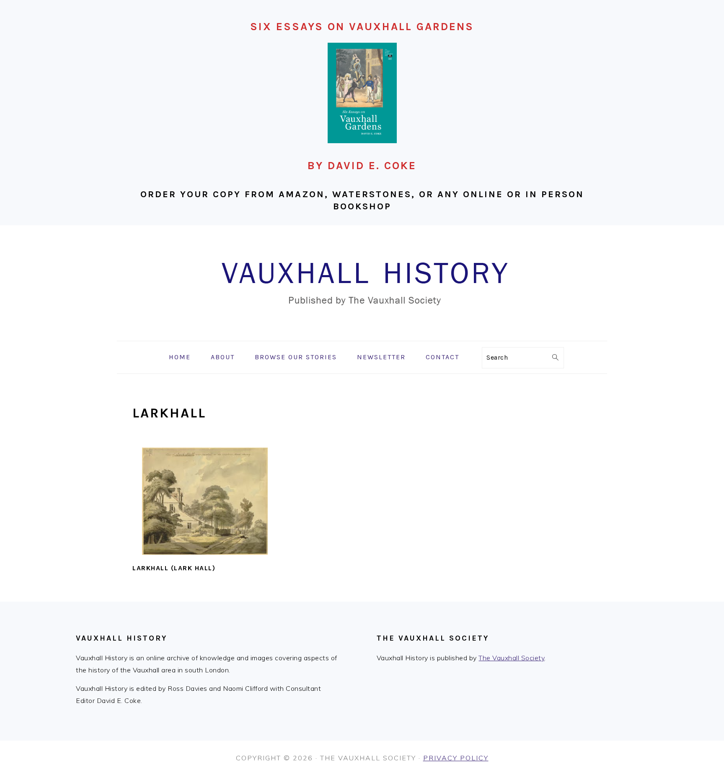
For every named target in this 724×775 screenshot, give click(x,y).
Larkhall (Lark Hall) (173, 568)
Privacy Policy (456, 758)
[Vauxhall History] (362, 335)
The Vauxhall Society (511, 658)
